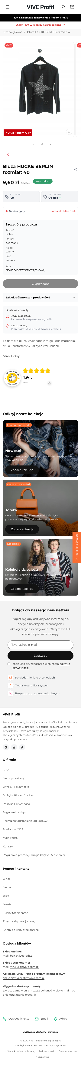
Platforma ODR (13, 829)
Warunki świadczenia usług (21, 1051)
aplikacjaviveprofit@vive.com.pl (23, 978)
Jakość (7, 904)
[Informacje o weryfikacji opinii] (37, 386)
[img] (36, 370)
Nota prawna (42, 1057)
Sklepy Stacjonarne (15, 913)
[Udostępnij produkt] (75, 169)
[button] (7, 7)
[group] (37, 378)
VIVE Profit (34, 1040)
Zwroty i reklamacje (16, 786)
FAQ (6, 769)
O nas (6, 878)
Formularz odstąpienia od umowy (25, 821)
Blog (6, 895)
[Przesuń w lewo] (34, 144)
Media (7, 887)
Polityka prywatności (56, 1045)
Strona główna (12, 32)
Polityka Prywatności (17, 804)
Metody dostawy (14, 778)
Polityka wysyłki (47, 1051)
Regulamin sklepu (15, 812)
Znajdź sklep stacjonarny (19, 921)
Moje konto (10, 838)
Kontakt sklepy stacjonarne (21, 930)
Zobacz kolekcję (22, 470)
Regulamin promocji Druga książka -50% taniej (34, 855)
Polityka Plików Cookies (18, 795)
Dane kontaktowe (68, 1051)
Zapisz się (40, 655)
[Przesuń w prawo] (50, 144)
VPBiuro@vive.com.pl (24, 966)
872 (25, 383)
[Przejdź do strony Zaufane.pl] (12, 378)
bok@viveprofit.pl (21, 955)
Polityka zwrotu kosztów (30, 1045)
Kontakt (8, 846)
